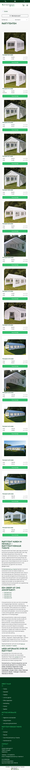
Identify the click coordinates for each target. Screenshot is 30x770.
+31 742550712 (11, 755)
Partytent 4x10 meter (8, 460)
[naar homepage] (8, 5)
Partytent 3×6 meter (7, 122)
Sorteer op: (5, 19)
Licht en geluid (7, 697)
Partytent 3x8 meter (7, 190)
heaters (15, 645)
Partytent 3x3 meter (7, 55)
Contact (5, 732)
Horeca (5, 706)
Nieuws (5, 735)
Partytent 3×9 (7, 594)
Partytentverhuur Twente (10, 569)
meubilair (8, 645)
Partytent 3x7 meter (7, 156)
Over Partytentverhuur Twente (11, 737)
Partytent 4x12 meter (8, 392)
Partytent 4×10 (8, 597)
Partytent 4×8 (7, 596)
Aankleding (6, 703)
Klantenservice (7, 740)
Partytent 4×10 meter (8, 359)
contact (17, 657)
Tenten (6, 11)
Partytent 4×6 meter (7, 291)
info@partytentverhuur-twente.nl (14, 756)
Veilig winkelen (7, 720)
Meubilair (5, 692)
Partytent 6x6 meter (7, 527)
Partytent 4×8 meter (7, 325)
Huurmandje (15, 62)
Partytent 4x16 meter (8, 494)
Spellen (5, 709)
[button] (15, 15)
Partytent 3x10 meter (8, 257)
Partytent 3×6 (7, 592)
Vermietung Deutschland (10, 723)
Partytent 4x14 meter (8, 426)
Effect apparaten (7, 700)
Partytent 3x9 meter (7, 224)
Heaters (5, 694)
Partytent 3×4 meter (7, 88)
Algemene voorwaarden (9, 717)
